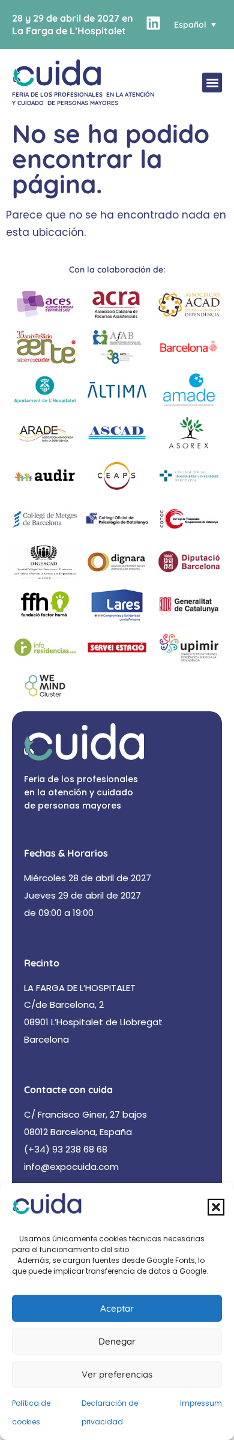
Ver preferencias (117, 1374)
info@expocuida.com (71, 1166)
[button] (216, 1207)
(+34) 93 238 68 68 (65, 1149)
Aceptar (117, 1308)
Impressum (201, 1403)
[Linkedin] (153, 23)
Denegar (117, 1341)
